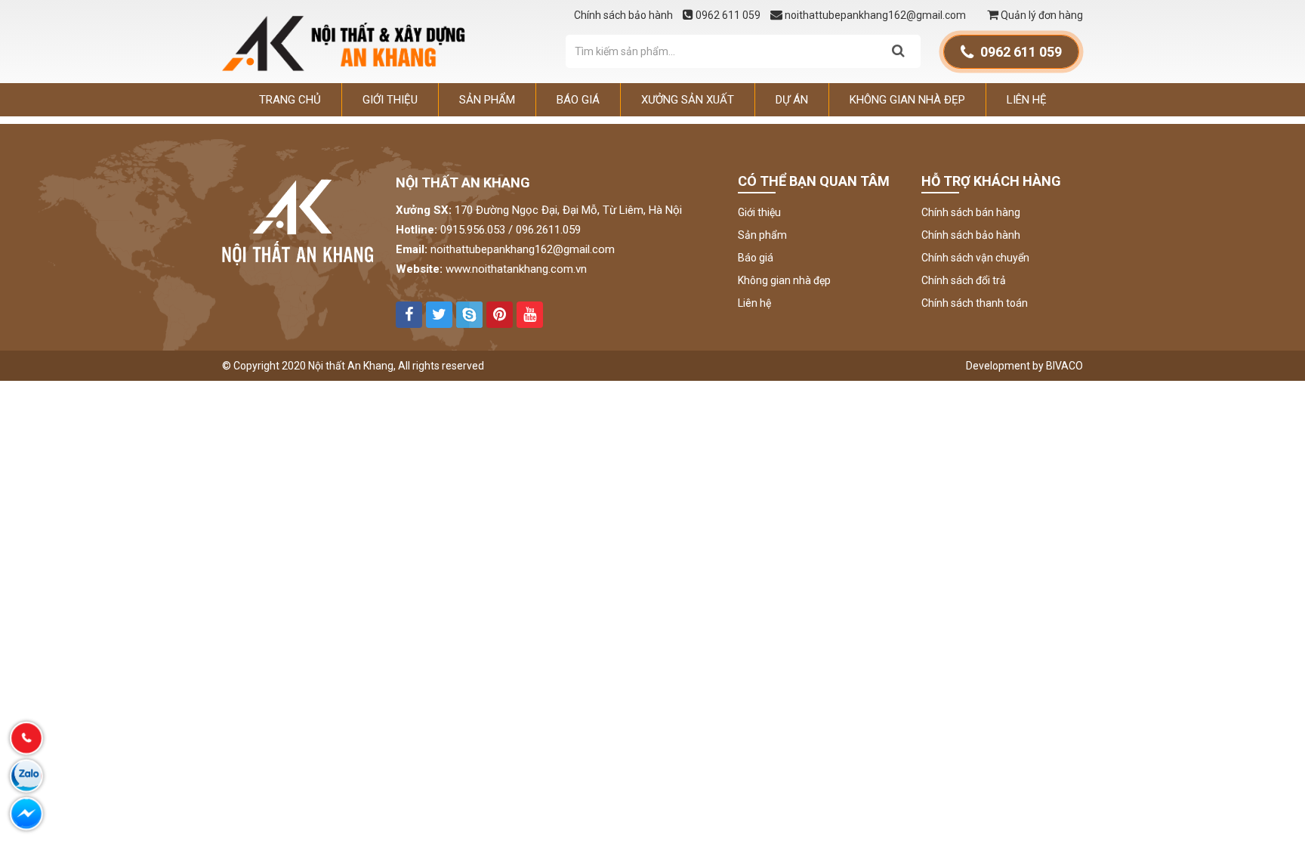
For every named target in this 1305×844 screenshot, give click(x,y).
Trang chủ (290, 100)
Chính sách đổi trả (963, 280)
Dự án (792, 100)
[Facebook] (26, 814)
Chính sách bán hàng (970, 212)
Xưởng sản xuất (687, 100)
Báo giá (578, 100)
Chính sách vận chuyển (975, 258)
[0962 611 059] (26, 776)
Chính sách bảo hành (624, 15)
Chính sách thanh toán (974, 303)
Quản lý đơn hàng (1040, 15)
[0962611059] (26, 738)
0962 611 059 (728, 15)
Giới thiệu (390, 100)
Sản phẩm (487, 100)
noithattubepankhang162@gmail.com (875, 15)
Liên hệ (1027, 100)
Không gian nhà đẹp (907, 100)
